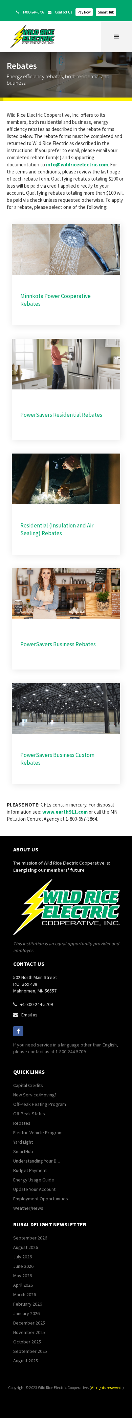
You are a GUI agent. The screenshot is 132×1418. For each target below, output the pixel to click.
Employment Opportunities (40, 1199)
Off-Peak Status (29, 1114)
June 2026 (23, 1266)
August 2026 (25, 1247)
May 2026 (22, 1276)
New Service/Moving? (35, 1095)
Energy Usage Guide (33, 1180)
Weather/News (28, 1208)
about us (25, 849)
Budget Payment (30, 1170)
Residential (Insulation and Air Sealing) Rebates (56, 529)
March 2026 (24, 1294)
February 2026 (27, 1304)
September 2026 (30, 1238)
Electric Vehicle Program (38, 1132)
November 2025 (29, 1332)
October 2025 (27, 1342)
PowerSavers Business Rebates (58, 644)
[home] (34, 36)
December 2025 (29, 1323)
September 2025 (30, 1351)
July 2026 (22, 1257)
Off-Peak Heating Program (39, 1104)
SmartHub (106, 12)
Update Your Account (34, 1189)
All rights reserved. (107, 1387)
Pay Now (84, 12)
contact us (28, 963)
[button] (116, 36)
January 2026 (26, 1313)
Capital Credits (28, 1085)
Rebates (21, 1123)
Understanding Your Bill (36, 1161)
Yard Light (23, 1142)
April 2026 (23, 1285)
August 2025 (25, 1361)
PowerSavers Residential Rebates (61, 414)
